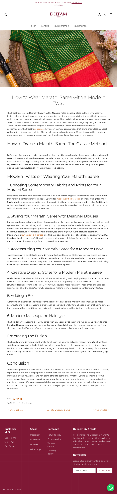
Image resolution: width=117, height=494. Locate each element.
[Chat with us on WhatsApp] (110, 487)
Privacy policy (54, 439)
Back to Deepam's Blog (58, 410)
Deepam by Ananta (13, 489)
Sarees (45, 26)
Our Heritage (61, 26)
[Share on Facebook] (18, 399)
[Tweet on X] (14, 399)
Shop (33, 26)
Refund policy (54, 435)
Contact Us (10, 438)
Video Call (10, 442)
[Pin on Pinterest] (21, 399)
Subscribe (104, 470)
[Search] (6, 15)
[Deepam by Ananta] (59, 15)
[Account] (99, 15)
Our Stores (80, 26)
